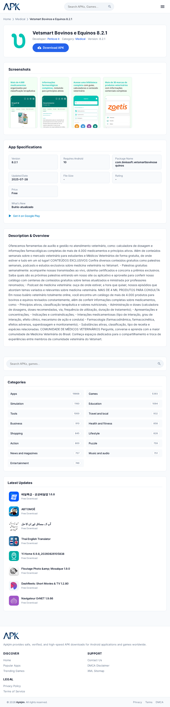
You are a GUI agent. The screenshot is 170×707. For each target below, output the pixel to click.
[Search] (110, 6)
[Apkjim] (11, 6)
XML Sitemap (95, 671)
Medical (20, 19)
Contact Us (94, 660)
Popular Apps (12, 665)
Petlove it (53, 38)
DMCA (159, 702)
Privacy (137, 702)
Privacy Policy (12, 686)
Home (7, 19)
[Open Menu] (162, 6)
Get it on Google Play (26, 215)
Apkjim (20, 702)
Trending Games (13, 671)
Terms (148, 702)
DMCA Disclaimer (98, 665)
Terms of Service (14, 691)
